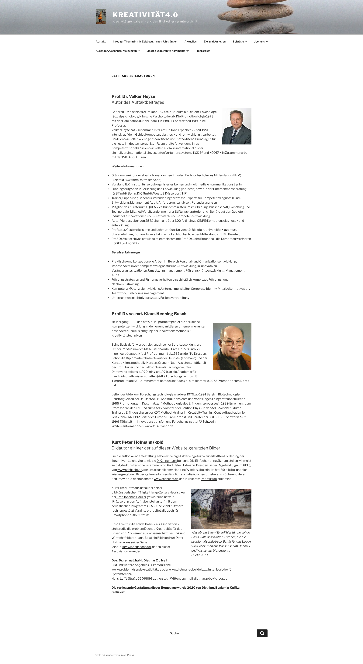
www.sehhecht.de (129, 470)
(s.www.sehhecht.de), (136, 547)
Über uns (259, 41)
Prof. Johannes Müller (131, 497)
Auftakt (101, 41)
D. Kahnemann (167, 460)
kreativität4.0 (145, 15)
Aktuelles (191, 41)
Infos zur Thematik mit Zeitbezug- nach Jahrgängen (145, 41)
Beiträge (238, 41)
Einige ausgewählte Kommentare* (168, 50)
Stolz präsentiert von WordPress (114, 655)
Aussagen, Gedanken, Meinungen (116, 50)
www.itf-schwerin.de (159, 426)
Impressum (203, 50)
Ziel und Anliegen (215, 41)
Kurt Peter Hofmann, (181, 465)
